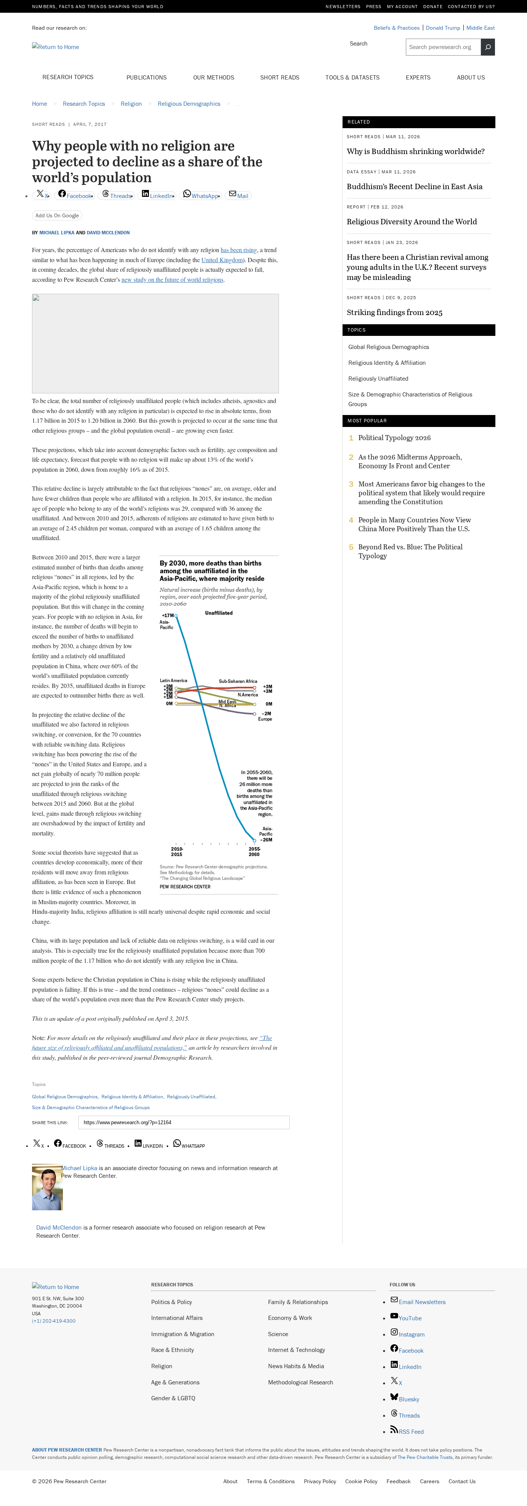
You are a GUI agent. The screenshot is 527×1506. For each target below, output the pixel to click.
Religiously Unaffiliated (191, 1096)
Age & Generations (175, 1382)
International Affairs (177, 1317)
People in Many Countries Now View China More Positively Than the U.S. (414, 524)
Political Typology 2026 (394, 437)
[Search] (488, 47)
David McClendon (108, 233)
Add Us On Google (57, 215)
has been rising (239, 250)
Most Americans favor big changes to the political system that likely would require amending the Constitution (421, 492)
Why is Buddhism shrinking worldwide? (416, 151)
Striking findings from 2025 (395, 312)
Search (359, 43)
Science (278, 1334)
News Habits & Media (296, 1366)
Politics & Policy (171, 1302)
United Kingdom (222, 260)
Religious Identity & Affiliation (132, 1096)
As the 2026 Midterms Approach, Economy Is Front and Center (410, 461)
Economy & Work (290, 1317)
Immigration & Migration (183, 1334)
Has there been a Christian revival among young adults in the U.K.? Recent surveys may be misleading (417, 266)
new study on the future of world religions (172, 279)
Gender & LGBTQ (173, 1398)
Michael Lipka (56, 233)
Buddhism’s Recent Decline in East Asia (415, 186)
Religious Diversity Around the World (412, 221)
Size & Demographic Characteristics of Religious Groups (91, 1107)
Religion (161, 1366)
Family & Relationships (298, 1302)
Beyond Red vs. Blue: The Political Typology (410, 551)
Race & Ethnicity (172, 1350)
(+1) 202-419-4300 (54, 1321)
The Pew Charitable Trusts (425, 1457)
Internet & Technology (296, 1350)
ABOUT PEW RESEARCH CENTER (67, 1450)
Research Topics (68, 77)
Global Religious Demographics (65, 1096)
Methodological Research (300, 1382)
